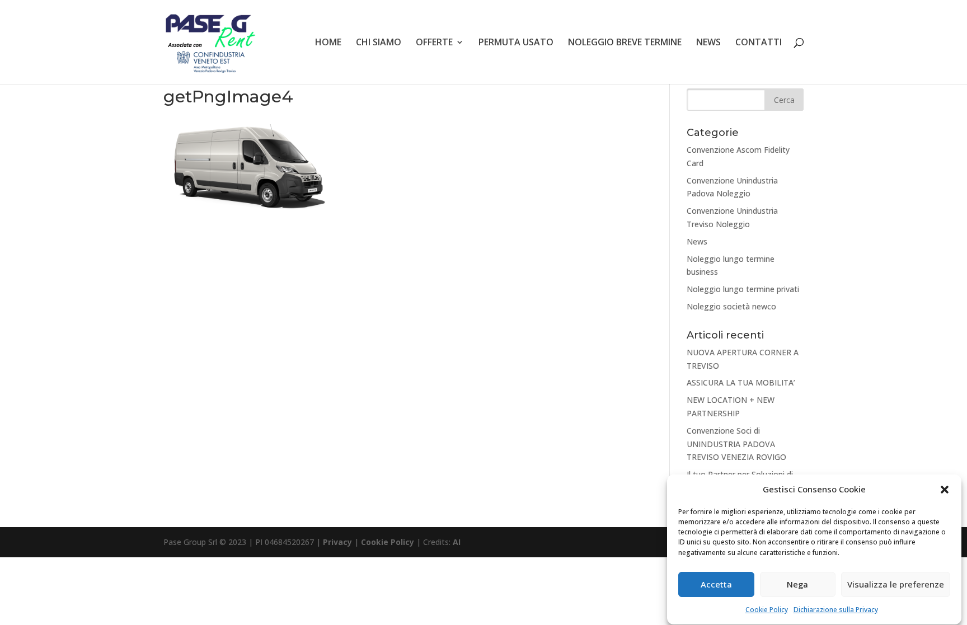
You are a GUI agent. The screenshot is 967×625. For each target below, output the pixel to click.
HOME (328, 43)
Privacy (337, 542)
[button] (944, 489)
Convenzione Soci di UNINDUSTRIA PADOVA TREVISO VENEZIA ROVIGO (736, 444)
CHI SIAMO (378, 43)
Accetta (716, 584)
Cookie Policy (766, 609)
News (697, 241)
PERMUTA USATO (515, 43)
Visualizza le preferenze (895, 584)
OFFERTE (434, 43)
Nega (797, 584)
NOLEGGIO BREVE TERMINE (625, 43)
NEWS (708, 43)
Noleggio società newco (731, 306)
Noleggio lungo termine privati (743, 289)
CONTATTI (758, 43)
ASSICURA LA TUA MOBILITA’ (741, 382)
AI (457, 542)
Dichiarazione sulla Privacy (836, 609)
